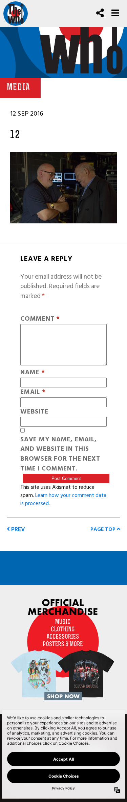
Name (32, 373)
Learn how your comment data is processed (63, 499)
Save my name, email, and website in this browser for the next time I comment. (60, 454)
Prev (17, 529)
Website (34, 412)
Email (32, 392)
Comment (40, 319)
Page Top (103, 529)
